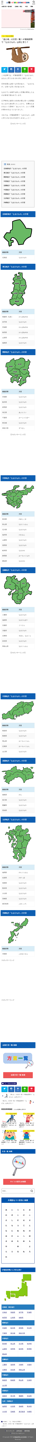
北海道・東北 (18, 6)
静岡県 (29, 1349)
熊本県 (29, 1406)
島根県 (12, 1380)
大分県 (4, 1411)
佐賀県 (12, 1406)
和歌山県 (22, 1370)
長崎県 (21, 1406)
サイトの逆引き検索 (18, 1182)
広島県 (29, 1380)
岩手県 (21, 1312)
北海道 (4, 1312)
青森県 (12, 1312)
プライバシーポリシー (17, 1433)
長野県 (12, 1349)
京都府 (21, 1364)
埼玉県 (29, 1328)
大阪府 (29, 1364)
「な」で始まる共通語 (7, 36)
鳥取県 (4, 1380)
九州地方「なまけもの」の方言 (14, 198)
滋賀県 (12, 1364)
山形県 (12, 1317)
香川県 (12, 1396)
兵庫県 (4, 1370)
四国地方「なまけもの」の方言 (14, 194)
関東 (32, 6)
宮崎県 (12, 1411)
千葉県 (4, 1333)
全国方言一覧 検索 (7, 6)
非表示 (13, 164)
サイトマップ (10, 1431)
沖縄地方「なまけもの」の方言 (14, 202)
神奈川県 (22, 1333)
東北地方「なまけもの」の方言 (14, 173)
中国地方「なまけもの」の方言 (14, 190)
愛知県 (4, 1354)
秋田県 (4, 1317)
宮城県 (29, 1312)
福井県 (29, 1343)
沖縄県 (29, 1411)
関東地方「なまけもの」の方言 (14, 177)
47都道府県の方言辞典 (20, 1437)
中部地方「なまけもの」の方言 (14, 181)
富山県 (12, 1343)
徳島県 (4, 1396)
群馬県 (21, 1328)
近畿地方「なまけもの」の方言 (14, 185)
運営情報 (27, 1431)
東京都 (12, 1333)
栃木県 (12, 1328)
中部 (26, 6)
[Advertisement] (18, 143)
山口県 (4, 1385)
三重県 (4, 1364)
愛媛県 (21, 1396)
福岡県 (4, 1406)
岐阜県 (21, 1349)
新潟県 (4, 1343)
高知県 (29, 1396)
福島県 (21, 1317)
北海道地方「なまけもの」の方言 (15, 168)
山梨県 (4, 1349)
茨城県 (4, 1328)
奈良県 (12, 1370)
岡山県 (21, 1380)
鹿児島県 (22, 1411)
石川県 (21, 1343)
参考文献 (19, 1431)
